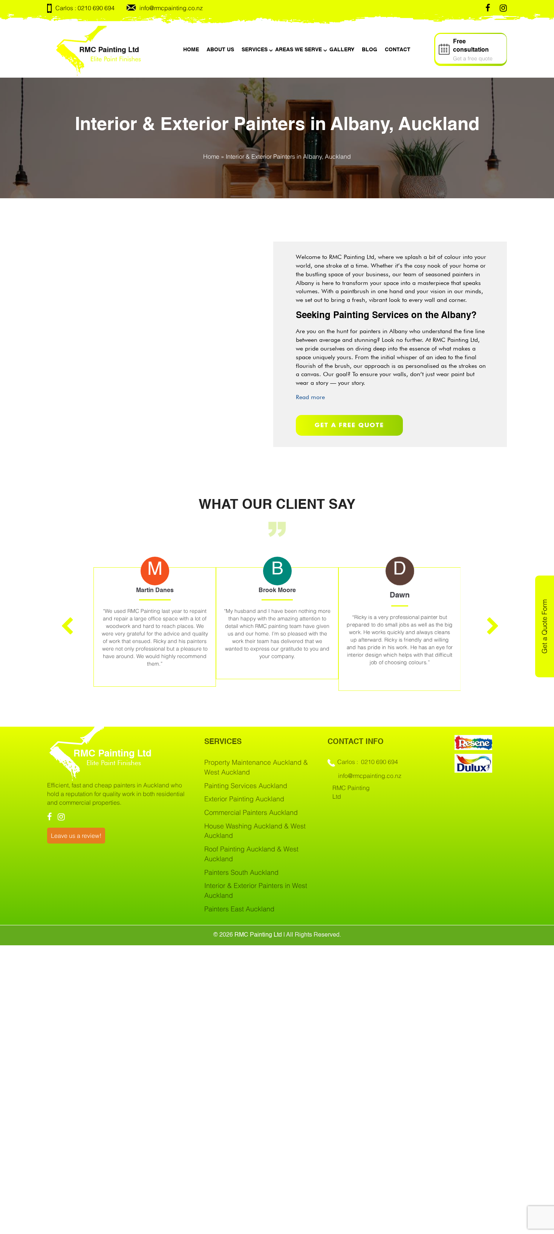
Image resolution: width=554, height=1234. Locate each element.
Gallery (341, 49)
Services (255, 49)
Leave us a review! (76, 835)
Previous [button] (64, 621)
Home (191, 49)
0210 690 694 (96, 8)
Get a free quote (349, 425)
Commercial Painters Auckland (251, 812)
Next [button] (490, 621)
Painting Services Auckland (245, 785)
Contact (397, 49)
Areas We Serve (298, 49)
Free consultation (473, 50)
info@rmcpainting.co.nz (171, 8)
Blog (369, 49)
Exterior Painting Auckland (244, 799)
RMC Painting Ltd (258, 935)
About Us (220, 49)
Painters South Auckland (241, 872)
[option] (154, 623)
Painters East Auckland (239, 909)
